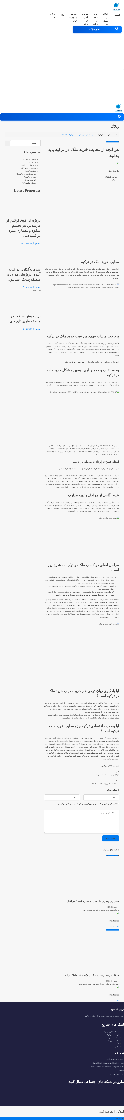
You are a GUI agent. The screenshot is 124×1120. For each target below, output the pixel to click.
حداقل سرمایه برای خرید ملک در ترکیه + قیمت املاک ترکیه (92, 975)
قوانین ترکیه (31, 180)
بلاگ (62, 15)
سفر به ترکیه (31, 177)
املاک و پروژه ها (105, 19)
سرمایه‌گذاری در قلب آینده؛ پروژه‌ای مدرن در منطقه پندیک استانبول (23, 274)
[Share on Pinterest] (95, 766)
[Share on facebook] (99, 766)
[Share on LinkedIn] (97, 766)
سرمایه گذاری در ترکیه (85, 19)
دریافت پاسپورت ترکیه (73, 17)
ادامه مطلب (114, 927)
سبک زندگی (31, 171)
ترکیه (34, 162)
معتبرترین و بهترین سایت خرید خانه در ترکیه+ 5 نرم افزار (93, 901)
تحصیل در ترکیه (30, 159)
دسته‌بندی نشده (30, 168)
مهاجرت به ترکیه (113, 1038)
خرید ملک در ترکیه (95, 19)
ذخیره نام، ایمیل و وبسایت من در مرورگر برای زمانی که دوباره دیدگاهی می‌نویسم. (87, 804)
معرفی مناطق (30, 183)
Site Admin (113, 171)
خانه (115, 135)
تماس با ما (115, 1046)
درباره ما (52, 15)
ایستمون (116, 15)
